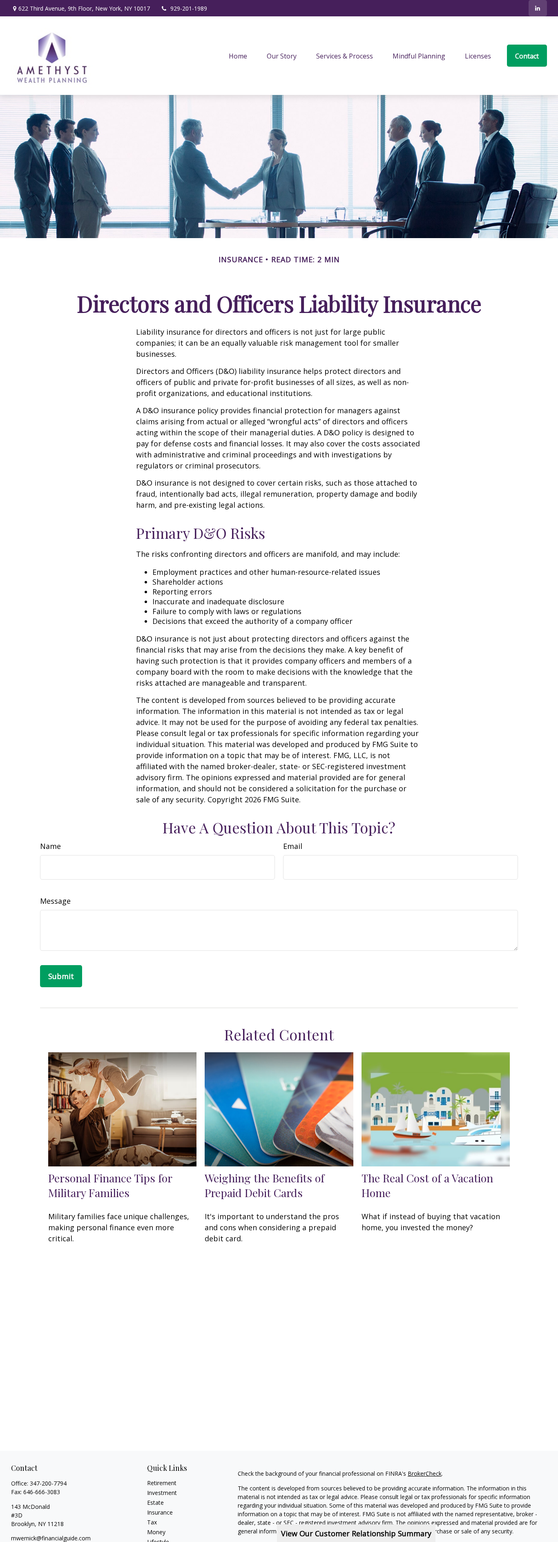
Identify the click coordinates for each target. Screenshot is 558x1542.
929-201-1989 (188, 8)
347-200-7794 (48, 1483)
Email (292, 846)
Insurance (160, 1512)
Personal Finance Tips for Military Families (110, 1185)
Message (55, 901)
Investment (162, 1493)
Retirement (161, 1483)
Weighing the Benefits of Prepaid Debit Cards (264, 1185)
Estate (155, 1502)
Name (50, 846)
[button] (238, 55)
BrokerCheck (425, 1473)
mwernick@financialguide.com (51, 1538)
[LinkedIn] (538, 8)
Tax (152, 1522)
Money (156, 1532)
